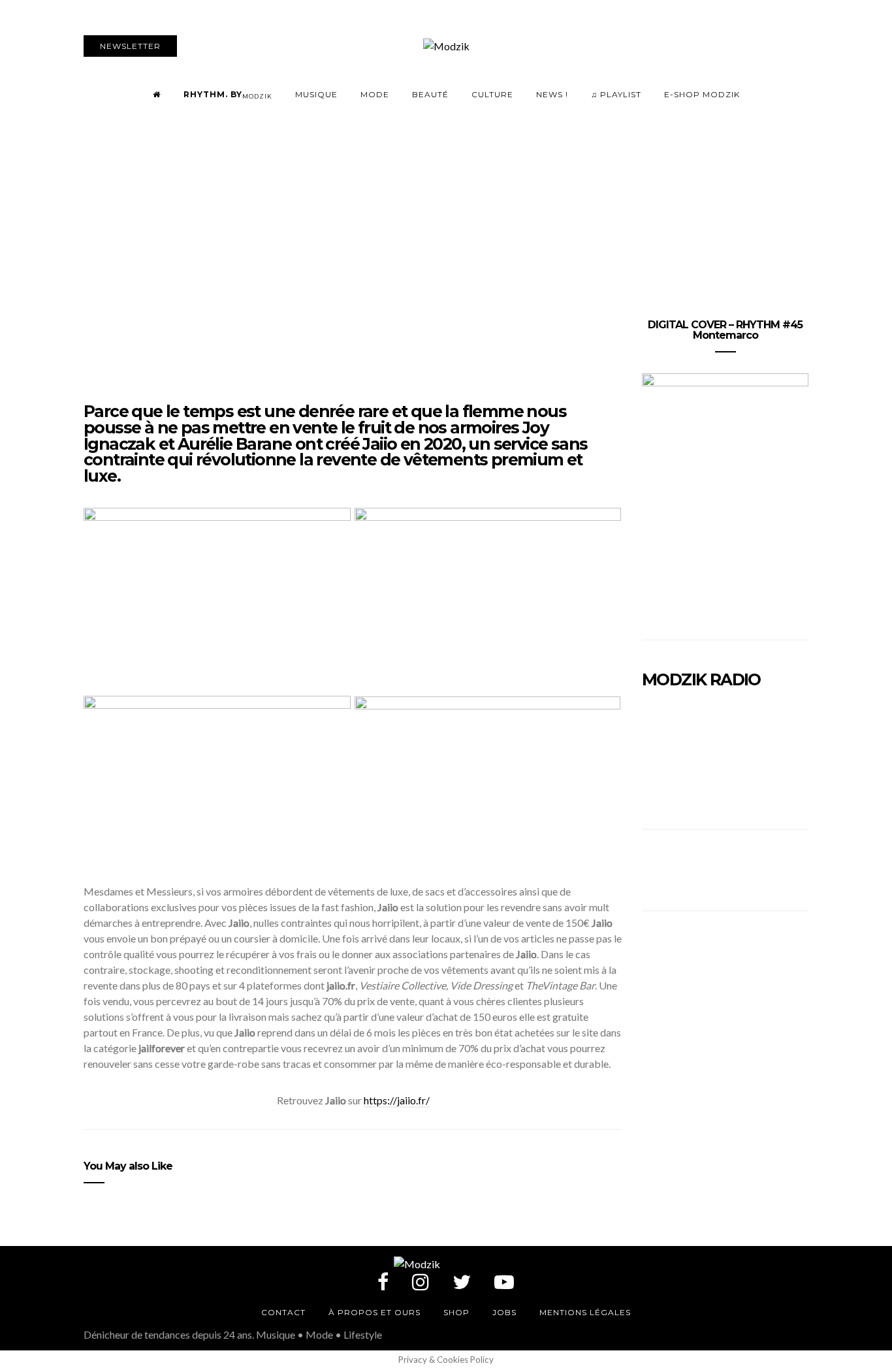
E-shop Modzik (702, 94)
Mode (374, 94)
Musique (316, 94)
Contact (283, 1312)
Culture (492, 94)
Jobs (504, 1312)
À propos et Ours (374, 1312)
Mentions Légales (585, 1312)
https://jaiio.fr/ (397, 1100)
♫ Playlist (616, 94)
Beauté (430, 94)
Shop (456, 1312)
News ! (552, 94)
